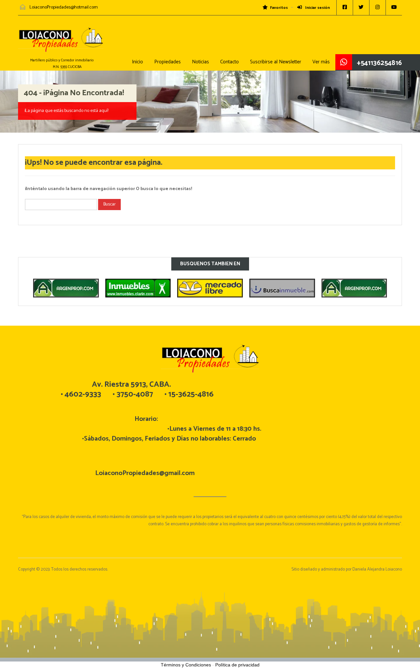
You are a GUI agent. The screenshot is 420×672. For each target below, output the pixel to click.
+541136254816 (379, 63)
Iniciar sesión (317, 8)
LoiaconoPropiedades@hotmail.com (64, 7)
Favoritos (279, 8)
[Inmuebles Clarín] (138, 288)
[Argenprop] (66, 288)
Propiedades (167, 62)
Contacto (229, 62)
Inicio (137, 62)
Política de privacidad (237, 664)
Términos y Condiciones (186, 664)
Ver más (321, 62)
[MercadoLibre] (210, 288)
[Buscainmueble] (282, 288)
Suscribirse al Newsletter (275, 62)
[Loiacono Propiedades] (60, 42)
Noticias (200, 62)
